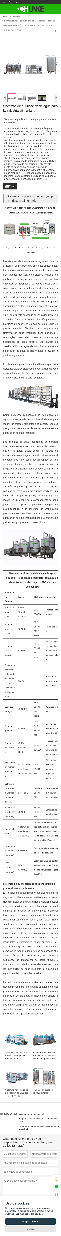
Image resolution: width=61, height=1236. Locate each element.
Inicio (5, 16)
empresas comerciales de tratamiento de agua (38, 1120)
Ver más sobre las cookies (29, 1214)
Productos (16, 16)
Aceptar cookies (30, 1221)
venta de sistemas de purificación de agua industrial (39, 1127)
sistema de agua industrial (31, 1114)
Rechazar (30, 1229)
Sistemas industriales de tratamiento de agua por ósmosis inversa (28, 21)
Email (10, 185)
